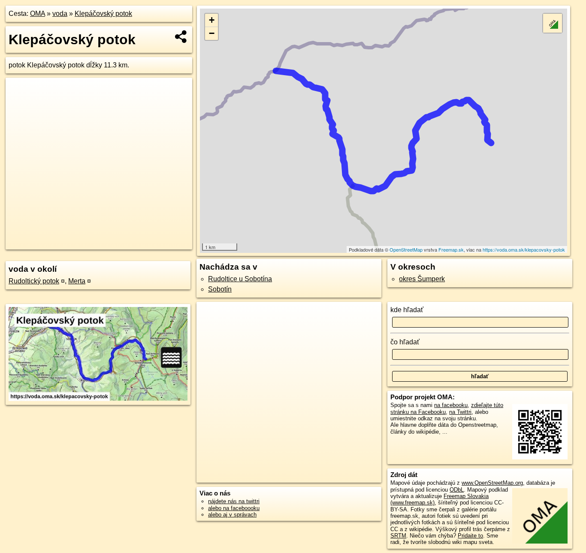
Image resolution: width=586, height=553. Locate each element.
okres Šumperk (422, 279)
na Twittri (460, 412)
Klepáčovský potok (103, 13)
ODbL (457, 489)
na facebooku (451, 405)
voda (59, 13)
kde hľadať (406, 309)
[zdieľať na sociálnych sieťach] (181, 36)
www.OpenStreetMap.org (492, 483)
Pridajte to (470, 535)
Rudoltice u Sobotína (240, 279)
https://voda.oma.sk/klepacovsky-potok (524, 249)
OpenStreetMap (406, 249)
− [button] (211, 33)
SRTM (398, 535)
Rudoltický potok (34, 281)
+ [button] (211, 20)
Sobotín (220, 289)
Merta (76, 281)
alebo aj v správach (232, 514)
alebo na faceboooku (234, 508)
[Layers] (552, 23)
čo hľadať (405, 342)
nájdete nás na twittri (234, 501)
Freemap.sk (451, 249)
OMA (37, 13)
